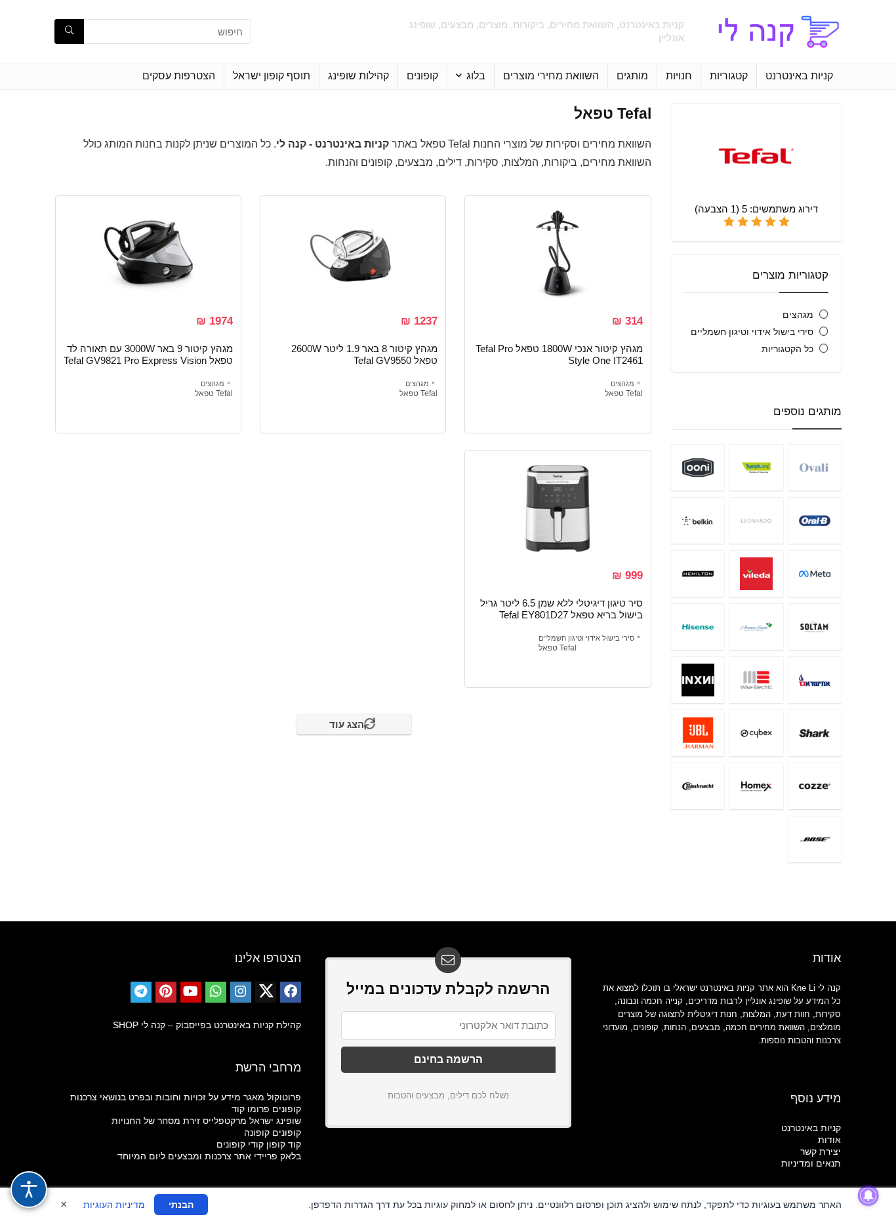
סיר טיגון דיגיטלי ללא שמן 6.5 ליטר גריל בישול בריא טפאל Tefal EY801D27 (561, 608)
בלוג (475, 75)
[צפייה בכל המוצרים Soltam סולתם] (815, 626)
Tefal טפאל (624, 393)
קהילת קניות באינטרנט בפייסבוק (238, 1025)
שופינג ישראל (275, 1120)
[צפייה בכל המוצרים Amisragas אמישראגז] (815, 679)
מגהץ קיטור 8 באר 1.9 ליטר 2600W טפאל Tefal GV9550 (364, 354)
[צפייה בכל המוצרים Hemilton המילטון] (697, 573)
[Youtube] (190, 992)
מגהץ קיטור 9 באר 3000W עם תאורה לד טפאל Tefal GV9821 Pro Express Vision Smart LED (148, 360)
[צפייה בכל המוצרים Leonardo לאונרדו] (756, 520)
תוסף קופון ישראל (271, 75)
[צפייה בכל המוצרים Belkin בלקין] (697, 520)
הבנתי (181, 1204)
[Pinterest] (165, 992)
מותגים (632, 75)
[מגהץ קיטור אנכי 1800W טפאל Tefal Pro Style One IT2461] (557, 253)
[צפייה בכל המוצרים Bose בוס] (815, 839)
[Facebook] (290, 992)
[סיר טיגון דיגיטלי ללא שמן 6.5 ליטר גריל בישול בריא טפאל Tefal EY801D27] (557, 507)
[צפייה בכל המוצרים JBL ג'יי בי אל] (697, 733)
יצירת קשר (820, 1151)
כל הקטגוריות (787, 349)
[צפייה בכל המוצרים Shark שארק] (815, 733)
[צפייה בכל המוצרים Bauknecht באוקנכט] (697, 786)
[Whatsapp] (215, 992)
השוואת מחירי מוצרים (551, 75)
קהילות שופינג (358, 75)
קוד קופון (283, 1144)
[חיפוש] (69, 31)
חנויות (679, 75)
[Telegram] (141, 992)
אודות (829, 1139)
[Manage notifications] (868, 1195)
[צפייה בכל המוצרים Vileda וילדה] (756, 573)
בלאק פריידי (277, 1156)
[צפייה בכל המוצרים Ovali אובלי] (815, 467)
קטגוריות (729, 75)
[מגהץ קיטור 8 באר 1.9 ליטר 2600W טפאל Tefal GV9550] (353, 253)
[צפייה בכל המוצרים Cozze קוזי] (815, 786)
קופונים (422, 75)
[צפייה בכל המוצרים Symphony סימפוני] (756, 467)
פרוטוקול (284, 1097)
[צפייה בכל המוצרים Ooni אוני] (697, 467)
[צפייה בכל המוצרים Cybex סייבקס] (756, 733)
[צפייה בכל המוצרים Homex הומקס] (756, 786)
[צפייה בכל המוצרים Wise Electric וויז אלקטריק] (756, 679)
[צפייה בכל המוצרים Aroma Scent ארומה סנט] (756, 626)
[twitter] (265, 992)
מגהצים (798, 315)
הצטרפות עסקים (178, 75)
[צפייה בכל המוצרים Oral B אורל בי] (815, 520)
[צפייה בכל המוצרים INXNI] (697, 679)
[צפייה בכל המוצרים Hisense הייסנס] (697, 626)
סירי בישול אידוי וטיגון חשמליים (752, 332)
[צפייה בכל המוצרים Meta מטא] (815, 573)
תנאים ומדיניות (811, 1163)
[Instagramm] (240, 992)
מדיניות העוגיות (114, 1204)
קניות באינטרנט (799, 75)
